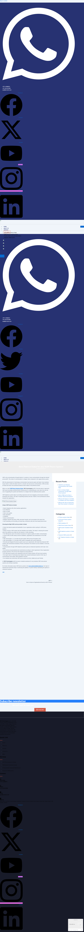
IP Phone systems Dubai (64, 517)
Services (6, 230)
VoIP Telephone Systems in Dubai (66, 537)
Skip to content (3, 0)
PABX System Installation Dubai (65, 527)
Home (5, 226)
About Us (6, 228)
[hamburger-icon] (82, 227)
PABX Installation (62, 523)
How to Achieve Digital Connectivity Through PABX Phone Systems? (64, 491)
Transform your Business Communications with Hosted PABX (65, 486)
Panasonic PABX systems (64, 535)
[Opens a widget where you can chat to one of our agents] (76, 925)
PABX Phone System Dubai (64, 525)
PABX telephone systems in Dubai (66, 531)
